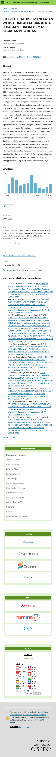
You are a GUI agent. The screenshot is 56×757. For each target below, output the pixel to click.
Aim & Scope (11, 478)
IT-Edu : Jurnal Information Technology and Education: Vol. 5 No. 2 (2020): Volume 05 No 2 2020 (30, 294)
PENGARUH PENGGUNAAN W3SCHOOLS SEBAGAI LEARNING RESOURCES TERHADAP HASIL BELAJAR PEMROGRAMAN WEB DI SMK (29, 406)
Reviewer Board (13, 473)
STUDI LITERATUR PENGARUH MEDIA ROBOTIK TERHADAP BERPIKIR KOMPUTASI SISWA (30, 391)
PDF (8, 206)
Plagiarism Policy (13, 492)
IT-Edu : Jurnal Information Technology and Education (28, 3)
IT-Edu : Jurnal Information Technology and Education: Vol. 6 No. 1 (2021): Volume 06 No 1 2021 (30, 430)
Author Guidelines (14, 483)
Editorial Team (12, 469)
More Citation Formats (12, 243)
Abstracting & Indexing (16, 516)
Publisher (10, 506)
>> (16, 437)
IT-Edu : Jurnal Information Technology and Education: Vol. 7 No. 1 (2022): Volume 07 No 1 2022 (28, 412)
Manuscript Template (16, 455)
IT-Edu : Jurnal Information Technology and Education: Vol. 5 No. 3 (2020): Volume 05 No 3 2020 (30, 338)
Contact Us (11, 511)
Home (5, 9)
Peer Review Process (15, 488)
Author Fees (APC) (14, 502)
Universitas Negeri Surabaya (34, 714)
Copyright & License (15, 497)
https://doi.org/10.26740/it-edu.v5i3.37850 (24, 57)
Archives (13, 9)
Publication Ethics (14, 464)
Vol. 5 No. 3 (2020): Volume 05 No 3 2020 (18, 11)
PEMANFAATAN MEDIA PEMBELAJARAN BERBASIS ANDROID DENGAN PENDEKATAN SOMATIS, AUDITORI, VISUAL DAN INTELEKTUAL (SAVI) (29, 333)
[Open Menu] (2, 2)
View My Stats (28, 658)
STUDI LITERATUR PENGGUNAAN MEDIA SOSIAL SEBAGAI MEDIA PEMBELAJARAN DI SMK (29, 346)
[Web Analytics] (28, 655)
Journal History (13, 459)
